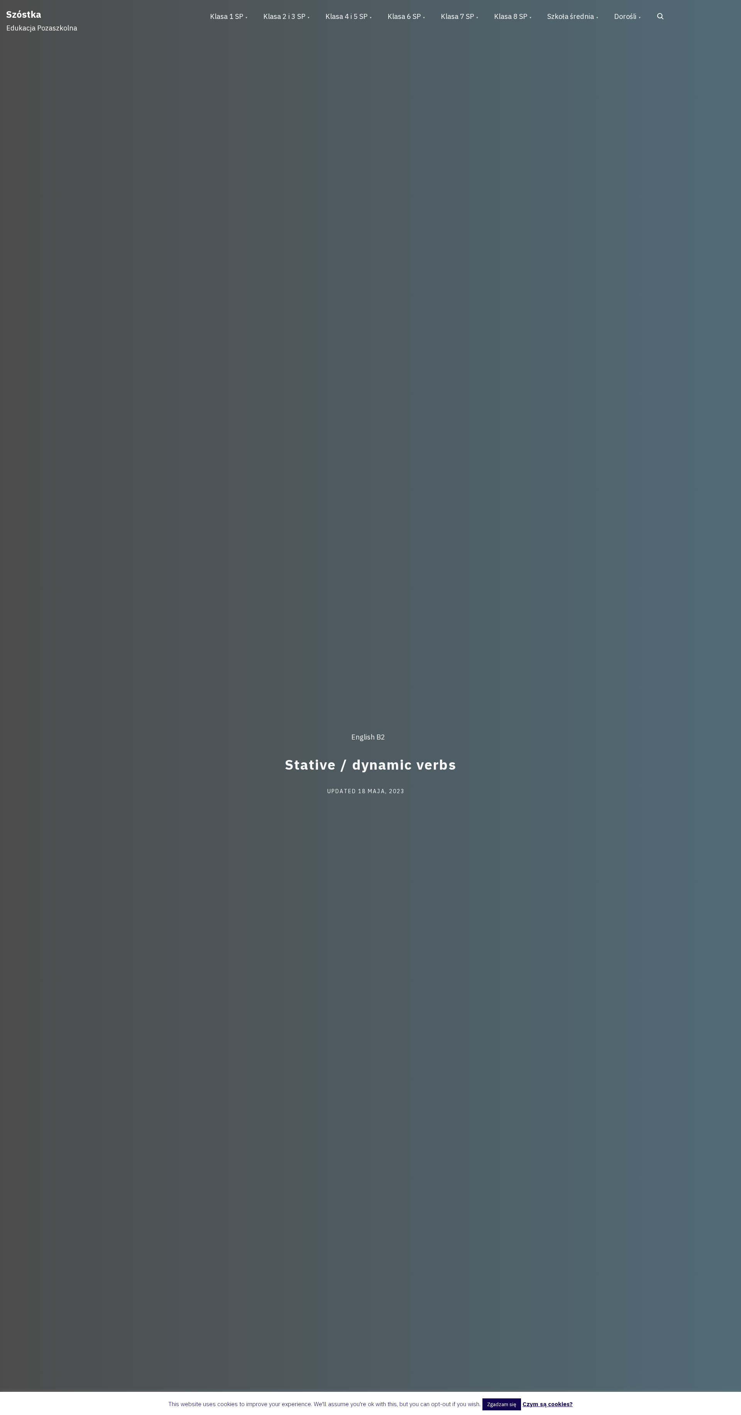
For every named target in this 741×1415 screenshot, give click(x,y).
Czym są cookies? (548, 1404)
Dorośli (625, 16)
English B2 (368, 737)
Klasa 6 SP (404, 16)
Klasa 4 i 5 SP (346, 16)
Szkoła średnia (570, 16)
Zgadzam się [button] (501, 1404)
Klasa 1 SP (226, 16)
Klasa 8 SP (510, 16)
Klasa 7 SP (457, 16)
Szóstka (23, 14)
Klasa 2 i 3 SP (284, 16)
